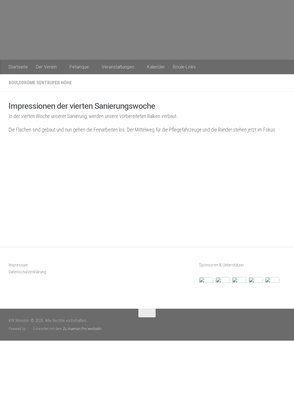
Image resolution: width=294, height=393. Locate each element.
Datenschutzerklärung (27, 271)
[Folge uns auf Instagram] (281, 323)
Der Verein (46, 67)
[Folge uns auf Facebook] (272, 323)
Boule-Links (184, 67)
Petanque (79, 67)
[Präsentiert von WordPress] (28, 329)
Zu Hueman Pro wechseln (82, 329)
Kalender (156, 67)
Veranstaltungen (118, 67)
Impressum (18, 265)
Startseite (18, 67)
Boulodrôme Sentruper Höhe (40, 82)
